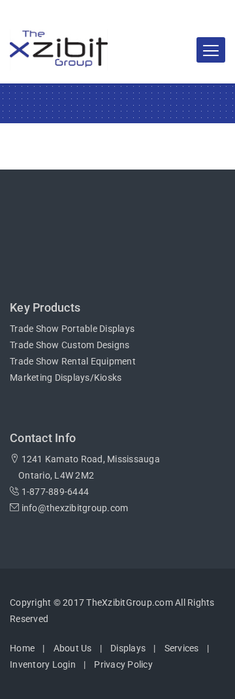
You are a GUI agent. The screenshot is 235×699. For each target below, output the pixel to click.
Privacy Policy (123, 664)
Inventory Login (43, 664)
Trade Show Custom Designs (69, 345)
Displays (128, 648)
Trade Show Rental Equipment (73, 361)
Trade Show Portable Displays (72, 328)
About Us (73, 648)
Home (22, 648)
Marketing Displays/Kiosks (65, 377)
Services (181, 648)
